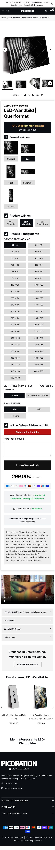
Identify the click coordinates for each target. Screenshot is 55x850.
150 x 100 (39, 271)
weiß (39, 409)
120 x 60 (39, 258)
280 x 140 (38, 318)
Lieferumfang (10, 637)
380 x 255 (15, 364)
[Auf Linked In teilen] (33, 95)
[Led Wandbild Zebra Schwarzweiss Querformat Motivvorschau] (47, 83)
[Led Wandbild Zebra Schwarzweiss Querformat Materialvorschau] (34, 83)
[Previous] (5, 49)
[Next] (50, 49)
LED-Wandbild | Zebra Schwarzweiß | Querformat (25, 612)
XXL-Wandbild (11, 223)
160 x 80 (15, 278)
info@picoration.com (14, 788)
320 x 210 (38, 331)
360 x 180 (15, 351)
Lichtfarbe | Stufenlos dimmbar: (27, 387)
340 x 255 (38, 344)
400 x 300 (15, 378)
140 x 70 (15, 271)
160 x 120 (39, 278)
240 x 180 (38, 305)
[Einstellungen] (46, 11)
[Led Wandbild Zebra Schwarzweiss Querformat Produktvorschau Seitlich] (7, 83)
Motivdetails (9, 620)
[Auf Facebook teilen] (21, 95)
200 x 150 (15, 291)
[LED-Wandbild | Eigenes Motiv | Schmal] (14, 697)
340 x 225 (15, 344)
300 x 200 (38, 325)
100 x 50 (15, 258)
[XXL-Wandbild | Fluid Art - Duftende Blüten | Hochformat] (41, 697)
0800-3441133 (11, 783)
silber (15, 409)
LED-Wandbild (26, 223)
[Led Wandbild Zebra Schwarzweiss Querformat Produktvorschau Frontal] (21, 83)
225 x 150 (15, 298)
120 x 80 (15, 265)
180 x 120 (15, 285)
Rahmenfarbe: (12, 403)
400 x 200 (15, 371)
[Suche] (7, 11)
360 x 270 (15, 358)
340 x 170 (38, 338)
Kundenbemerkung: (14, 438)
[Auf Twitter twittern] (25, 95)
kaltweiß (14, 395)
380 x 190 (38, 358)
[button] (51, 11)
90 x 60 (38, 252)
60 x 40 (15, 245)
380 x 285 (38, 364)
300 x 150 (15, 325)
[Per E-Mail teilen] (42, 95)
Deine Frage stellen (27, 664)
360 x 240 (38, 351)
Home (3, 18)
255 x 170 (15, 311)
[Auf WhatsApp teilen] (38, 95)
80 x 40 (38, 245)
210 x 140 (39, 291)
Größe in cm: (17, 239)
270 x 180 (15, 318)
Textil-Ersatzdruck (42, 223)
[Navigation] (2, 11)
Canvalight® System (12, 629)
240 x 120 (38, 298)
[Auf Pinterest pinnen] (29, 95)
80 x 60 (15, 252)
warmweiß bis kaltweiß (38, 395)
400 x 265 (38, 371)
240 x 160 (15, 305)
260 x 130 (38, 311)
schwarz (15, 416)
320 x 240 (15, 338)
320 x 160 (15, 331)
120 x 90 (39, 265)
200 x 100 (38, 285)
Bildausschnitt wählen (27, 432)
